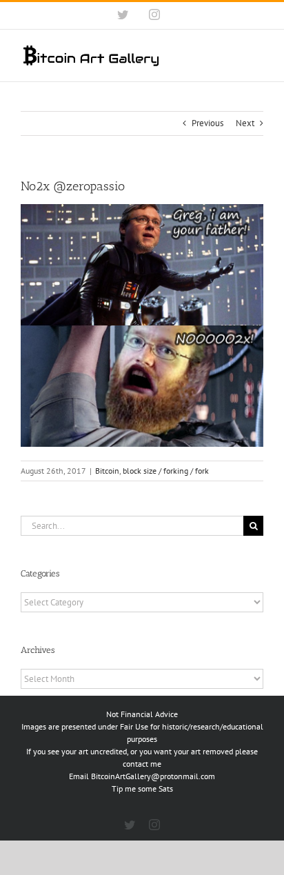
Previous (207, 123)
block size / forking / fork (166, 470)
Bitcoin (107, 470)
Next (245, 123)
